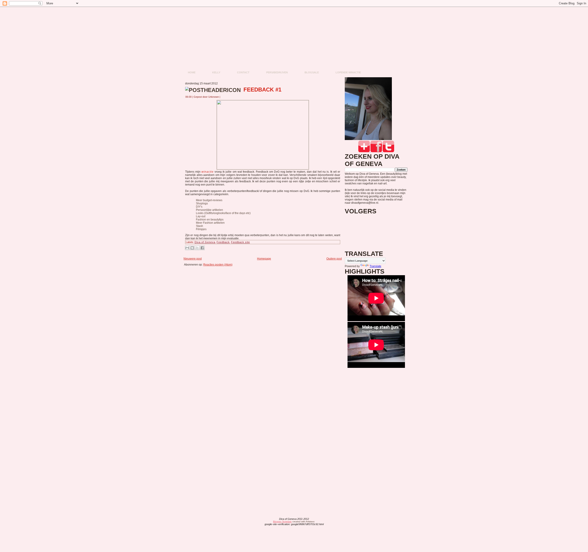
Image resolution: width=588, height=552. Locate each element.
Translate (375, 266)
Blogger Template (282, 521)
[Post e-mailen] (223, 96)
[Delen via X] (197, 248)
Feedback (223, 242)
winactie (207, 171)
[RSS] (258, 522)
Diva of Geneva (205, 242)
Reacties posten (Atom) (217, 264)
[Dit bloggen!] (192, 248)
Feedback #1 (262, 89)
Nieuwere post (193, 258)
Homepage (264, 258)
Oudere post (334, 258)
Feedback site (240, 242)
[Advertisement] (264, 276)
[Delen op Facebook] (202, 248)
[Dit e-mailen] (187, 248)
